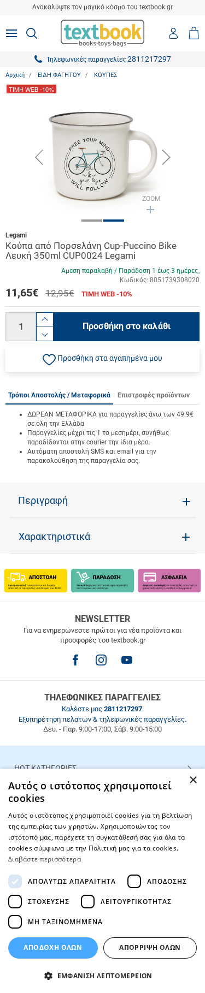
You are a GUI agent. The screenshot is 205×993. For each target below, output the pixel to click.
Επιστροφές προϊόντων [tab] (154, 395)
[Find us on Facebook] (75, 660)
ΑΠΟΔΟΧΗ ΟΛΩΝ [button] (53, 947)
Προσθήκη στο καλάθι (127, 326)
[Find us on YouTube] (127, 660)
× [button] (193, 780)
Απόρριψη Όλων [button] (149, 947)
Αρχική (15, 75)
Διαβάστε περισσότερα (44, 859)
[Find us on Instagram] (101, 660)
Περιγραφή (43, 500)
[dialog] (102, 881)
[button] (102, 359)
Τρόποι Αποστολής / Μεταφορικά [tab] (59, 395)
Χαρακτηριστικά (54, 536)
